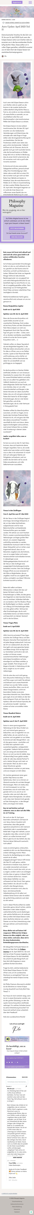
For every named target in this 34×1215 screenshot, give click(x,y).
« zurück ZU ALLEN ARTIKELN (9, 1193)
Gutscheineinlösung (17, 1201)
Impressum (17, 1212)
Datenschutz (17, 1209)
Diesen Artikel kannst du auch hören (17, 22)
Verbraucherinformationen (17, 1204)
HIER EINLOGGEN (17, 237)
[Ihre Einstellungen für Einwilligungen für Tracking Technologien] (31, 1212)
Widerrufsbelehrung (17, 1206)
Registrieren (17, 2)
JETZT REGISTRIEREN (17, 228)
